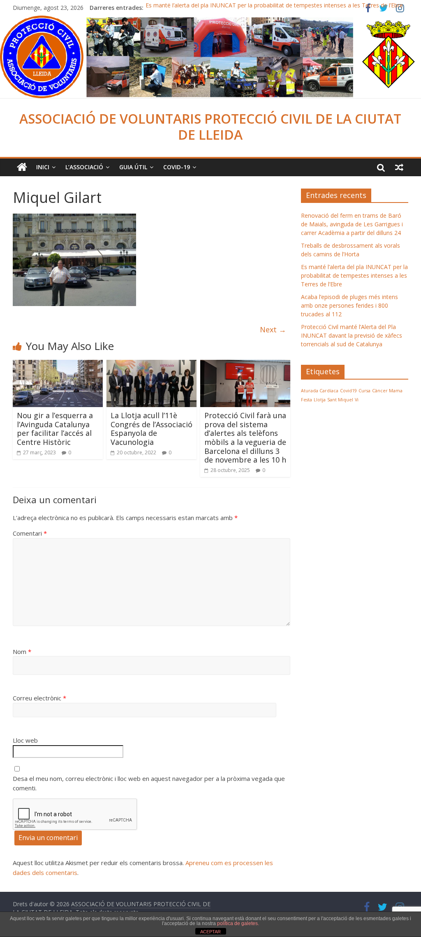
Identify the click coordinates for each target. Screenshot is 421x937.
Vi (357, 400)
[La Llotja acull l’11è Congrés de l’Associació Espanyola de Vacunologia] (151, 364)
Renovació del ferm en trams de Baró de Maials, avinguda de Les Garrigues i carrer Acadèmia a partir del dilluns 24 (352, 224)
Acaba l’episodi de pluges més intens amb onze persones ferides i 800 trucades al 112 (349, 305)
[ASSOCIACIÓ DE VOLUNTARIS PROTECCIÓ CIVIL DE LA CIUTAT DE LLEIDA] (210, 20)
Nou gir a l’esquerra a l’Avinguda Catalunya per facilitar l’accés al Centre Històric (55, 428)
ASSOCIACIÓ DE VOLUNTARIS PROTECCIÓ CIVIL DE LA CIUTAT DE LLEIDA (210, 126)
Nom (22, 651)
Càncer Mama (387, 391)
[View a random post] (399, 167)
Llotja (320, 400)
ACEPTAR (210, 931)
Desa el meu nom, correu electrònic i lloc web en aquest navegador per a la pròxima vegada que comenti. (149, 783)
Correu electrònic (39, 698)
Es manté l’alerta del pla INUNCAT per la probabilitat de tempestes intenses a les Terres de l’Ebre (274, 8)
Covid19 (348, 391)
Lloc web (25, 740)
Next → (273, 329)
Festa (306, 400)
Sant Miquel (340, 400)
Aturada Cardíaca (319, 391)
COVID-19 (176, 167)
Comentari (30, 533)
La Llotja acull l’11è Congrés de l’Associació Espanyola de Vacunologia (151, 428)
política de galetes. (238, 923)
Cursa (364, 391)
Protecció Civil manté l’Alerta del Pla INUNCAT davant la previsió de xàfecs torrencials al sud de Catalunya (351, 335)
